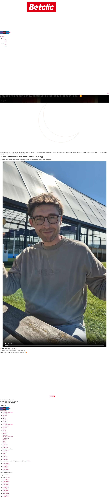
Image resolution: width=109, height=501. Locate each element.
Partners (5, 415)
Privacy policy (6, 464)
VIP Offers (5, 420)
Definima (29, 461)
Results (4, 418)
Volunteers (5, 423)
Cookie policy (6, 466)
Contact (4, 421)
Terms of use (6, 463)
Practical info (6, 413)
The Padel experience (8, 412)
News (4, 417)
